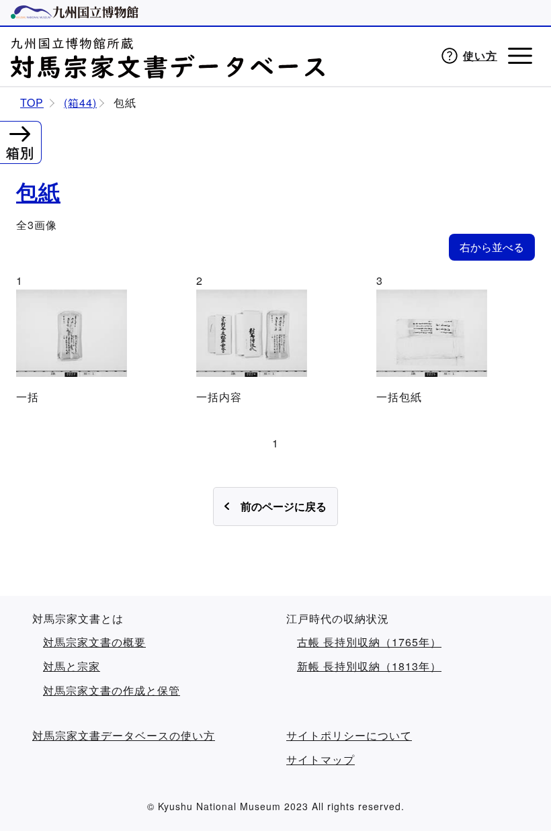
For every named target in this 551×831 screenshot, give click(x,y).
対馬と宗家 (71, 666)
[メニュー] (520, 56)
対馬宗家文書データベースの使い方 (123, 735)
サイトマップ (320, 760)
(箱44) (80, 103)
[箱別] (19, 132)
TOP (32, 103)
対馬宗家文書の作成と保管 (111, 690)
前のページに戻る (284, 506)
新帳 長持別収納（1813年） (369, 666)
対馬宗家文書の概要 (94, 642)
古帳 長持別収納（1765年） (369, 642)
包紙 (38, 192)
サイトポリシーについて (349, 735)
